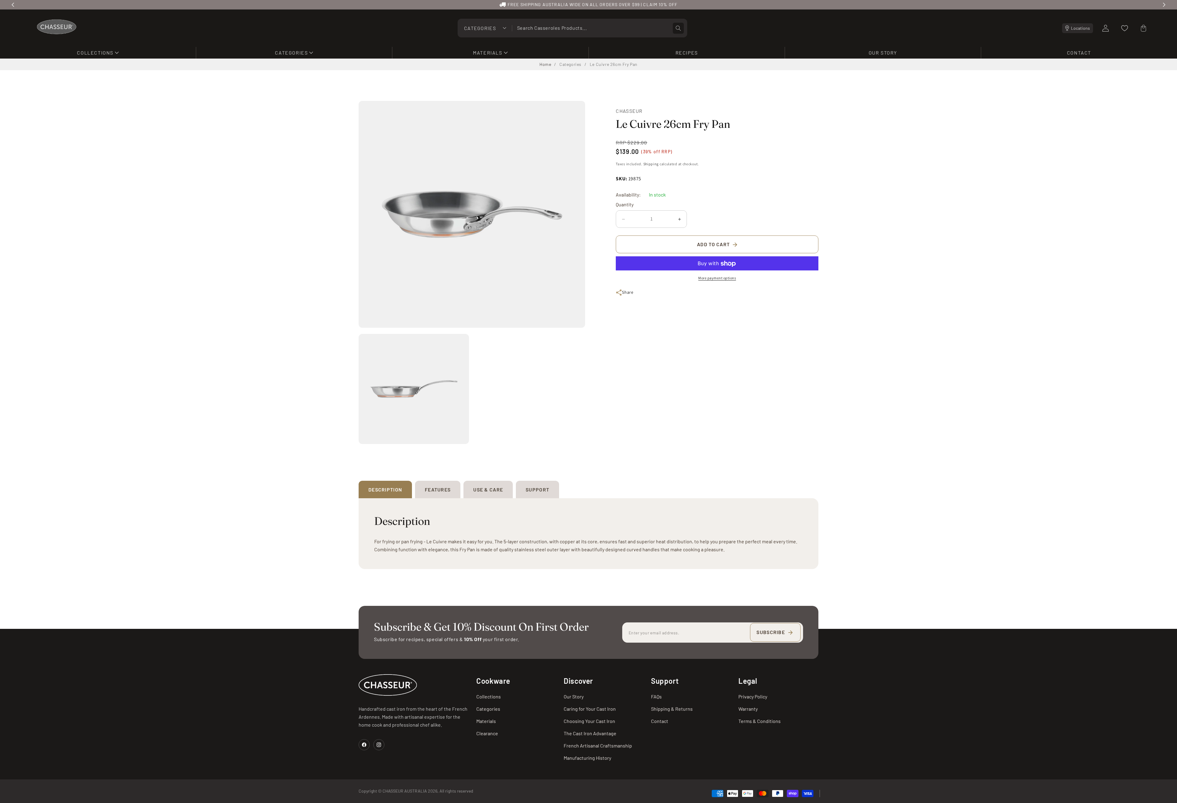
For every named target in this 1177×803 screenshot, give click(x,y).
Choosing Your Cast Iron (589, 721)
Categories (570, 64)
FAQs (656, 696)
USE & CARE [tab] (488, 489)
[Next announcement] (1164, 4)
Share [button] (627, 292)
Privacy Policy (752, 696)
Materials (486, 721)
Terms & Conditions (759, 721)
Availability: (628, 195)
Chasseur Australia (405, 791)
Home (545, 64)
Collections (488, 696)
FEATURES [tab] (438, 489)
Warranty (748, 709)
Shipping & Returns (672, 709)
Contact (659, 721)
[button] (98, 53)
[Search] (678, 28)
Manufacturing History (587, 758)
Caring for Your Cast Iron (590, 709)
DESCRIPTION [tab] (385, 489)
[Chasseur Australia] (388, 685)
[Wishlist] (1124, 28)
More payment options (717, 278)
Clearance (487, 733)
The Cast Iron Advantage (590, 733)
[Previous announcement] (13, 4)
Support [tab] (537, 489)
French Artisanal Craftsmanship (598, 745)
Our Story (574, 696)
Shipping (651, 164)
